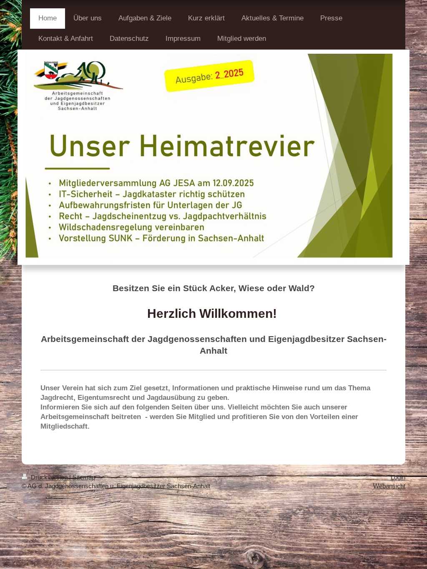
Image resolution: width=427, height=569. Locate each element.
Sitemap (84, 477)
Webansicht (389, 485)
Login (398, 477)
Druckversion (49, 477)
